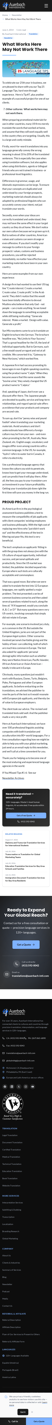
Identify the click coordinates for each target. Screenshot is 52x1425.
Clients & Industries (11, 1262)
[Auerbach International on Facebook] (5, 1086)
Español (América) (10, 1363)
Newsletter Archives (13, 778)
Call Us (15, 1421)
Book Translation (9, 1178)
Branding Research (10, 1231)
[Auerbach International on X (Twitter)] (18, 1086)
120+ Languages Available (17, 1355)
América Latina (9, 1377)
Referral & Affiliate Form (13, 1341)
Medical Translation (11, 1157)
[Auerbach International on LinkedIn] (11, 1086)
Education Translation (12, 1171)
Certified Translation (11, 1149)
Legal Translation (9, 1135)
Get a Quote (24, 944)
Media (5, 1298)
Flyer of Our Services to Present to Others (21, 1334)
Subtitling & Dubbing (11, 1210)
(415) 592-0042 (28, 821)
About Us (6, 1255)
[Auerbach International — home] (13, 6)
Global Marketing (10, 1238)
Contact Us (7, 1306)
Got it (22, 1412)
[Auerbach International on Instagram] (25, 1086)
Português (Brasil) (10, 1370)
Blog (4, 1277)
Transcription (8, 1217)
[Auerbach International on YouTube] (32, 1086)
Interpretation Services (12, 1202)
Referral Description (11, 1320)
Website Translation (11, 1185)
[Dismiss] (32, 1412)
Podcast (6, 1291)
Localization (7, 1224)
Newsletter (17, 15)
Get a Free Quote (24, 815)
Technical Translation (11, 1164)
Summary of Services (11, 1270)
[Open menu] (46, 5)
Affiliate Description (11, 1327)
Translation (33, 34)
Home (5, 15)
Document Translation (12, 1142)
